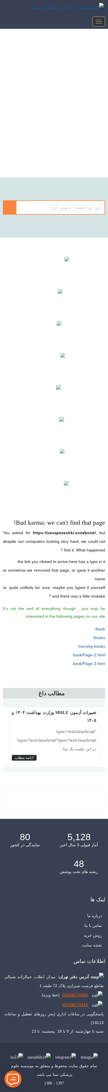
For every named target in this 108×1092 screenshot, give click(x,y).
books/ (99, 637)
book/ (100, 629)
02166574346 (75, 1004)
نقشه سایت (92, 945)
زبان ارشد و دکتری (54, 155)
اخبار (54, 493)
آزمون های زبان (54, 429)
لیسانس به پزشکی (54, 128)
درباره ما (94, 915)
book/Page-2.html (89, 655)
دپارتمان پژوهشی (54, 366)
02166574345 (75, 995)
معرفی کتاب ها (54, 302)
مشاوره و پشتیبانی (54, 461)
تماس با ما (93, 925)
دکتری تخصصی (54, 101)
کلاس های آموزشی (54, 269)
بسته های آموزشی (54, 397)
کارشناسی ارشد (54, 73)
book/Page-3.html (89, 663)
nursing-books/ (91, 646)
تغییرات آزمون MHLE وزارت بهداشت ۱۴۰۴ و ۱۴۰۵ (54, 716)
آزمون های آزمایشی (54, 334)
